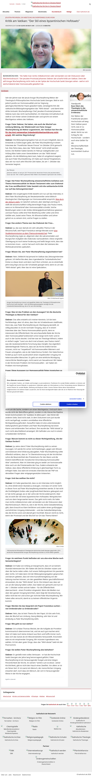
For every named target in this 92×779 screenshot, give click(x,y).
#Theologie (34, 696)
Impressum (17, 775)
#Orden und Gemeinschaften (21, 696)
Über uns (4, 775)
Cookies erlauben (72, 404)
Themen (17, 12)
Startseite (12, 4)
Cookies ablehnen (45, 404)
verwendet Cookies (75, 399)
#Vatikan (42, 696)
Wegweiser (29, 12)
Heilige (69, 12)
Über (83, 12)
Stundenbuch (56, 12)
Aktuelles (18, 4)
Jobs (10, 775)
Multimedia (42, 12)
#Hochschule (7, 696)
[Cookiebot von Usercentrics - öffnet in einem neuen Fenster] (77, 373)
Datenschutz (26, 775)
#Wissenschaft (50, 696)
